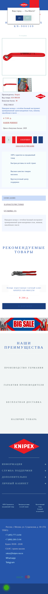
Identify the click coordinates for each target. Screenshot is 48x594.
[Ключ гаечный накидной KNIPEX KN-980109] (24, 56)
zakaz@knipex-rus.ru (14, 553)
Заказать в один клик (25, 146)
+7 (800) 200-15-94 (13, 539)
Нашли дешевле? (10, 123)
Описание (10, 198)
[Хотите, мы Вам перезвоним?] (6, 587)
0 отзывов (23, 35)
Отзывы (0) (10, 211)
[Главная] (3, 14)
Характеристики (14, 204)
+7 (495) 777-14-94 (13, 535)
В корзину (25, 140)
